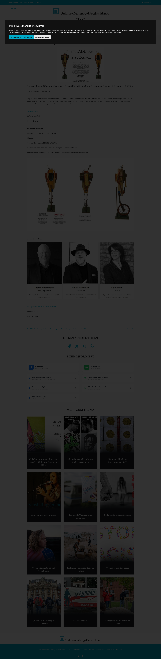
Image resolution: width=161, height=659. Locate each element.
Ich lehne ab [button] (28, 37)
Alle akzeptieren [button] (16, 37)
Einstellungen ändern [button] (42, 37)
